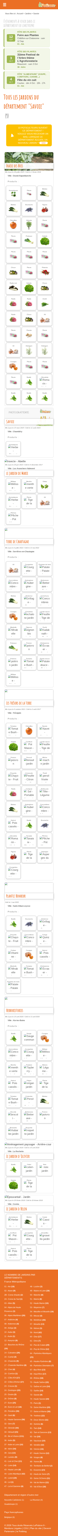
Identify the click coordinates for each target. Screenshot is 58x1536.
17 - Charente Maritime (15, 1365)
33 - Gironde (11, 1428)
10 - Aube (9, 1332)
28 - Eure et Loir (13, 1407)
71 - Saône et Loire (40, 1386)
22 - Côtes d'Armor (14, 1382)
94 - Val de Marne (39, 1482)
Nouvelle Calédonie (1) (14, 1500)
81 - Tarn (35, 1428)
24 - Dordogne (12, 1390)
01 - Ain (9, 1286)
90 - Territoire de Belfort (41, 1466)
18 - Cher (9, 1369)
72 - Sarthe (36, 1391)
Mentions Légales (13, 1528)
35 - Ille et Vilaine (14, 1436)
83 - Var (35, 1436)
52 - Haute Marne (39, 1303)
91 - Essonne (37, 1470)
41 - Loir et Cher (13, 1461)
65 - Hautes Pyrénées (40, 1361)
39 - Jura (10, 1453)
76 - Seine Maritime (40, 1407)
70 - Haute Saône (39, 1382)
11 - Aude (9, 1336)
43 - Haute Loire (12, 1470)
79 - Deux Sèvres (39, 1420)
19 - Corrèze (11, 1374)
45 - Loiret (10, 1478)
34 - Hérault (11, 1432)
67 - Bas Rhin (37, 1370)
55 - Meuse (36, 1316)
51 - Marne (36, 1299)
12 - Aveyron (11, 1340)
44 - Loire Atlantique (14, 1474)
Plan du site (36, 1528)
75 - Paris (35, 1403)
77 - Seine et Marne (40, 1411)
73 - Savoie (36, 1395)
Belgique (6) (9, 1517)
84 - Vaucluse (37, 1441)
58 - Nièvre (36, 1328)
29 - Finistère (11, 1411)
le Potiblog (21, 1531)
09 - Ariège (10, 1328)
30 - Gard (9, 1415)
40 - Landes (10, 1457)
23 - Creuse (10, 1386)
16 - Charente (11, 1361)
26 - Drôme (10, 1399)
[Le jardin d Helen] (29, 1197)
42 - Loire (10, 1465)
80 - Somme (36, 1424)
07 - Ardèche (11, 1320)
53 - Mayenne (37, 1307)
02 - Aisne (9, 1291)
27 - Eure (10, 1403)
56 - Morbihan (38, 1320)
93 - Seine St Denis (40, 1478)
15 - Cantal (10, 1357)
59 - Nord (36, 1332)
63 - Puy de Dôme (39, 1349)
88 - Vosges (36, 1457)
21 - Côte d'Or (12, 1378)
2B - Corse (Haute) (13, 1295)
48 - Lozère (36, 1286)
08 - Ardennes (11, 1324)
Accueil (20, 14)
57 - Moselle (37, 1324)
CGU (26, 1528)
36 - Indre (9, 1440)
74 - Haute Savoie (39, 1399)
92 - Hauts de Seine (39, 1474)
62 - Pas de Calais (39, 1345)
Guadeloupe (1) (11, 1504)
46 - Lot (8, 1482)
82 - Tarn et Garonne (40, 1432)
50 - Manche (36, 1295)
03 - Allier (9, 1303)
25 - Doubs (10, 1394)
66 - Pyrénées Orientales (42, 1366)
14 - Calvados (12, 1353)
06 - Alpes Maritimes (14, 1315)
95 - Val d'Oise (38, 1487)
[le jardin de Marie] (29, 461)
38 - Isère (10, 1449)
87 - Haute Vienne (39, 1453)
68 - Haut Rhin (38, 1374)
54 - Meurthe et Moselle (42, 1312)
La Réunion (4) (36, 1500)
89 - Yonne (36, 1462)
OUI (43, 143)
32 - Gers (9, 1424)
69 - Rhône (36, 1378)
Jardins (28, 14)
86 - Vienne (37, 1449)
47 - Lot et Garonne (13, 1486)
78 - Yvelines (37, 1416)
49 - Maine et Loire (40, 1291)
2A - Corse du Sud (13, 1299)
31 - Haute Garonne (14, 1419)
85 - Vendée (37, 1445)
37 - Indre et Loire (13, 1445)
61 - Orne (35, 1341)
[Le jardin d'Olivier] (29, 1144)
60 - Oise (35, 1337)
